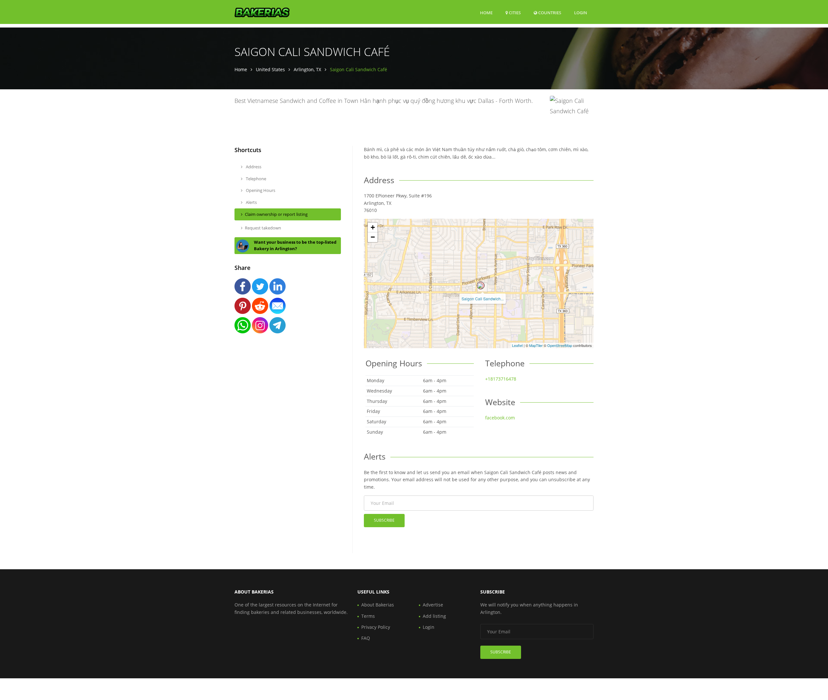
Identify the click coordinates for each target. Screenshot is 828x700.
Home (486, 13)
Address (253, 167)
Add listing (434, 616)
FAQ (365, 638)
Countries (549, 12)
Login (580, 12)
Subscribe (384, 520)
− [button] (373, 237)
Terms (368, 616)
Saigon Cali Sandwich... (483, 298)
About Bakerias (377, 605)
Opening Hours (260, 190)
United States (270, 69)
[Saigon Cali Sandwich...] (481, 285)
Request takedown (263, 228)
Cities (514, 13)
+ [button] (373, 227)
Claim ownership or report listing (276, 214)
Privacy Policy (375, 627)
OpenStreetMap (559, 345)
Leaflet (517, 345)
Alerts (251, 202)
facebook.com (500, 418)
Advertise (433, 605)
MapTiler (536, 345)
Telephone (255, 179)
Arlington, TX (307, 69)
